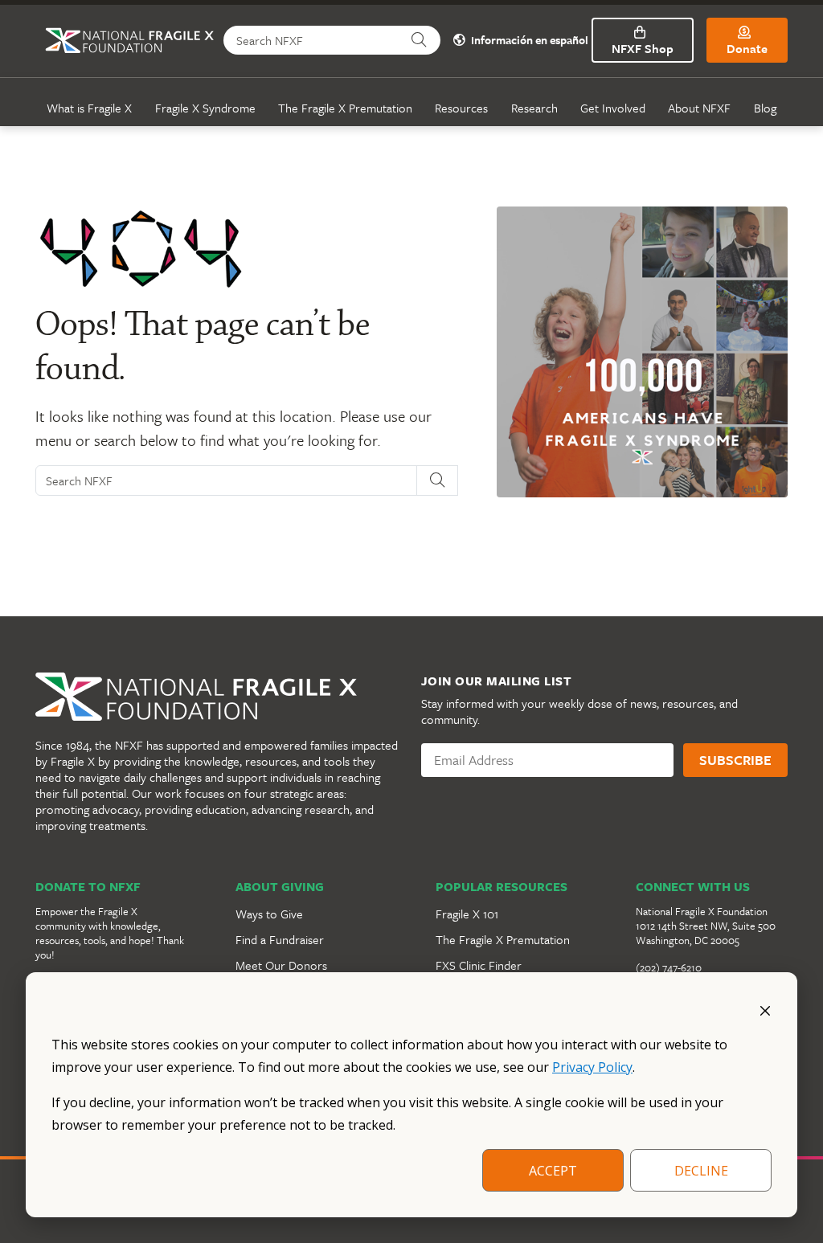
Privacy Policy (592, 1067)
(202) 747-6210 (669, 967)
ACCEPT (553, 1171)
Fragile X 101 (467, 913)
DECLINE (701, 1171)
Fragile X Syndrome (205, 108)
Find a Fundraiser (279, 939)
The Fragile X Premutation (345, 108)
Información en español (528, 40)
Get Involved (612, 108)
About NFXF (699, 108)
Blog (765, 108)
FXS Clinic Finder (479, 965)
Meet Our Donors (281, 965)
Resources (461, 108)
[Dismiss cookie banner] (765, 1009)
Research (534, 108)
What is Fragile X (89, 108)
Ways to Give (269, 913)
